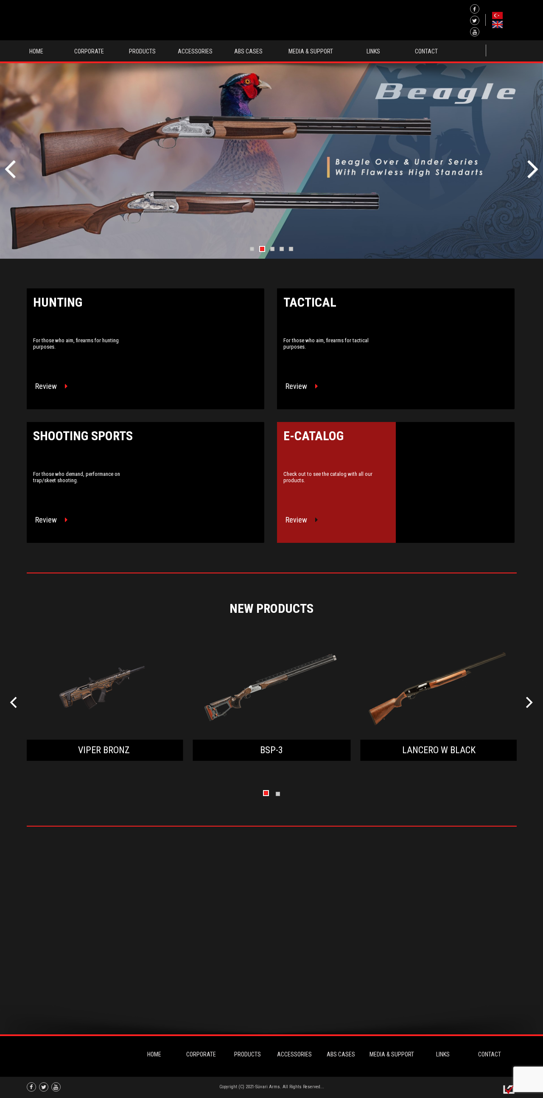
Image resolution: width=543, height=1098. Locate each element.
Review (47, 386)
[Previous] (15, 702)
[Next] (528, 702)
